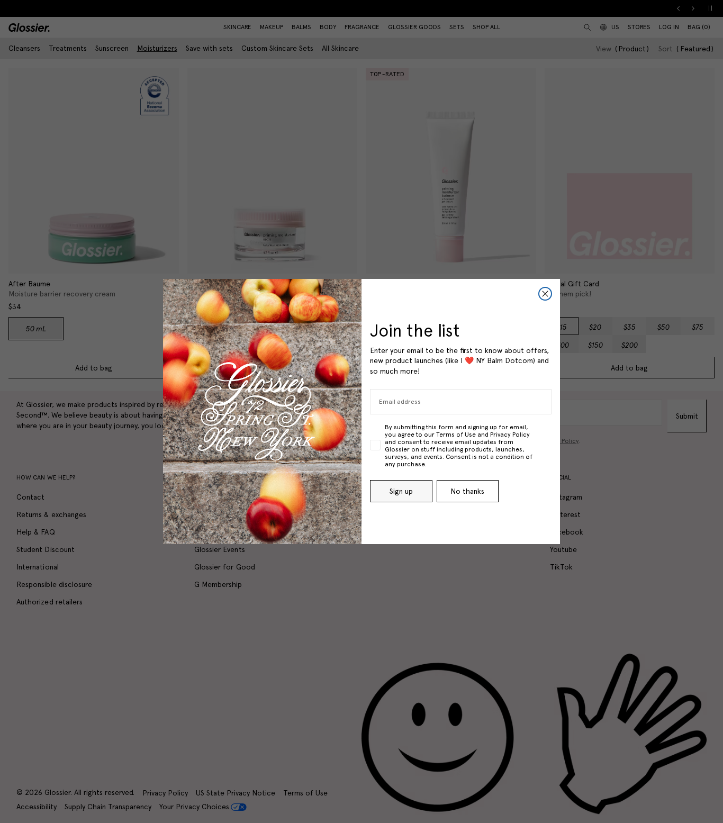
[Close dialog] (545, 293)
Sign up (401, 491)
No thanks (467, 491)
